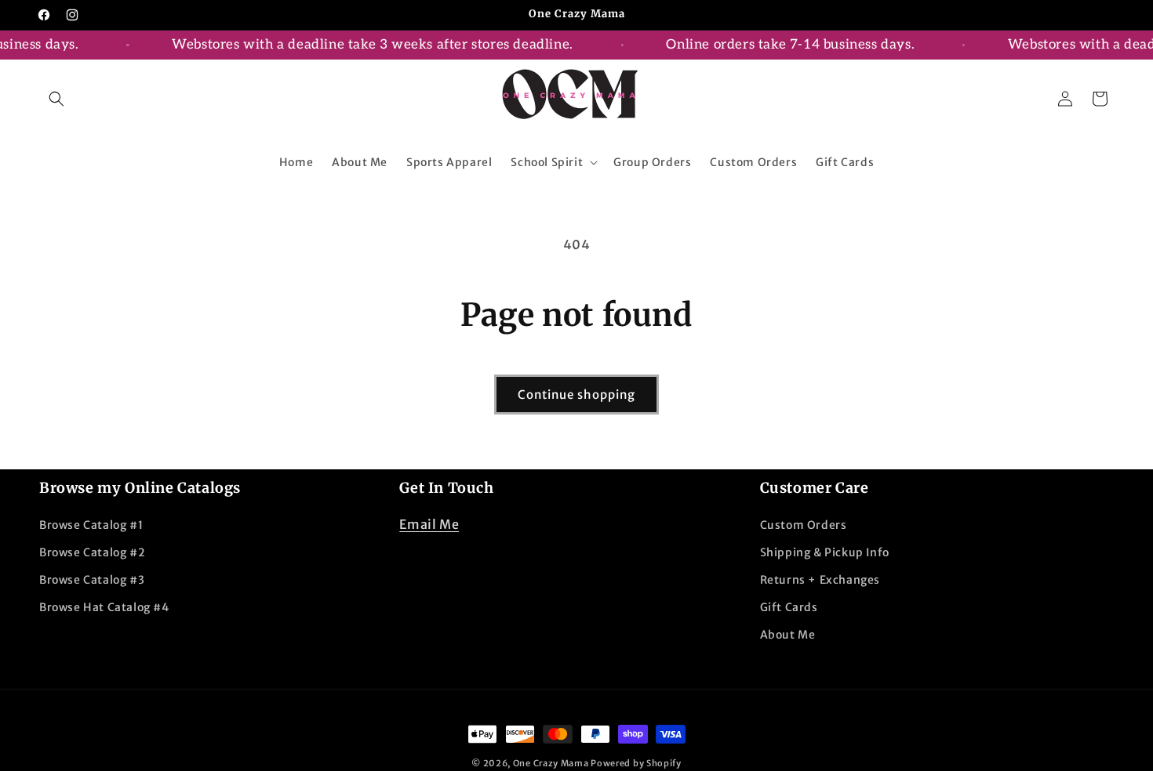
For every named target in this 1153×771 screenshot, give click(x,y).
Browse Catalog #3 (91, 580)
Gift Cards (789, 607)
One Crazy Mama (551, 763)
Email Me (429, 524)
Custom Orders (803, 525)
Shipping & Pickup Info (824, 552)
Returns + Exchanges (820, 580)
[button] (56, 98)
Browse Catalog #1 (91, 525)
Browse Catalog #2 (92, 552)
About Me (788, 635)
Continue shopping (576, 394)
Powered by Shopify (636, 763)
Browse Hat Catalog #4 (104, 607)
